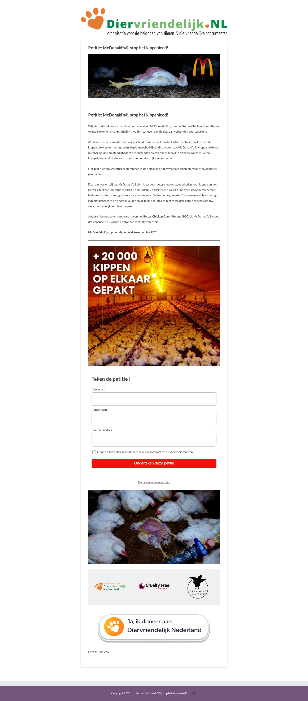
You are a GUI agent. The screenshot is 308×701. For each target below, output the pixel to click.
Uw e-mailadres (102, 430)
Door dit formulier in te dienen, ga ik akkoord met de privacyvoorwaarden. (145, 452)
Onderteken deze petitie (154, 463)
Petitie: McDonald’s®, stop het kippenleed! (128, 47)
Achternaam (100, 409)
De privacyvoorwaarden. (154, 482)
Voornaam (98, 389)
